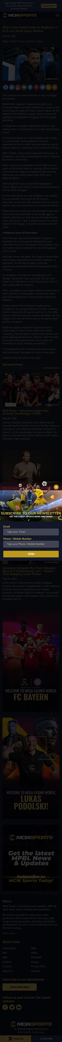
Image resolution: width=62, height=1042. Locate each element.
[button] (56, 487)
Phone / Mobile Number (17, 538)
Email (6, 526)
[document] (31, 521)
